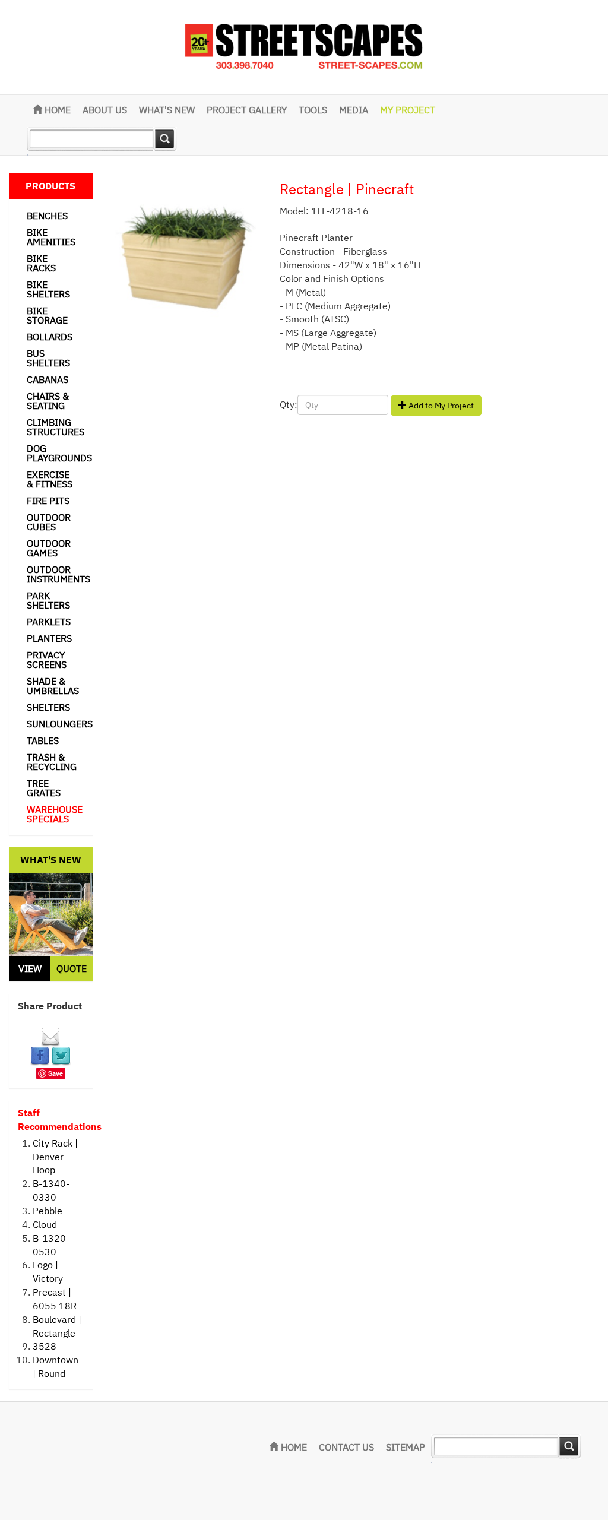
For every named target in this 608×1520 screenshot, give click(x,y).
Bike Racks (41, 263)
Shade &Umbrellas (53, 685)
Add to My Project (440, 405)
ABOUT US (105, 110)
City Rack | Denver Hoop (55, 1156)
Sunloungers (60, 724)
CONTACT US (346, 1447)
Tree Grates (44, 788)
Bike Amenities (51, 237)
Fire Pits (48, 500)
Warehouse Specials (55, 814)
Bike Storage (47, 315)
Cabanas (47, 379)
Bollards (49, 337)
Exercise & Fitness (49, 479)
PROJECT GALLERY (247, 110)
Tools (313, 110)
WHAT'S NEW (167, 110)
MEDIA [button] (353, 110)
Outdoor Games (49, 548)
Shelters (48, 707)
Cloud (45, 1224)
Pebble (47, 1211)
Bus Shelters (48, 358)
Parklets (49, 622)
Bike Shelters (48, 289)
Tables (43, 740)
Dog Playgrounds (59, 453)
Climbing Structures (55, 427)
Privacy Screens (46, 659)
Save (55, 1073)
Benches (47, 215)
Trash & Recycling (52, 761)
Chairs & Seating (48, 400)
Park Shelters (48, 600)
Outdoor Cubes (49, 522)
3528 (44, 1346)
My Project (407, 110)
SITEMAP (405, 1447)
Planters (49, 638)
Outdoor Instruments (58, 574)
